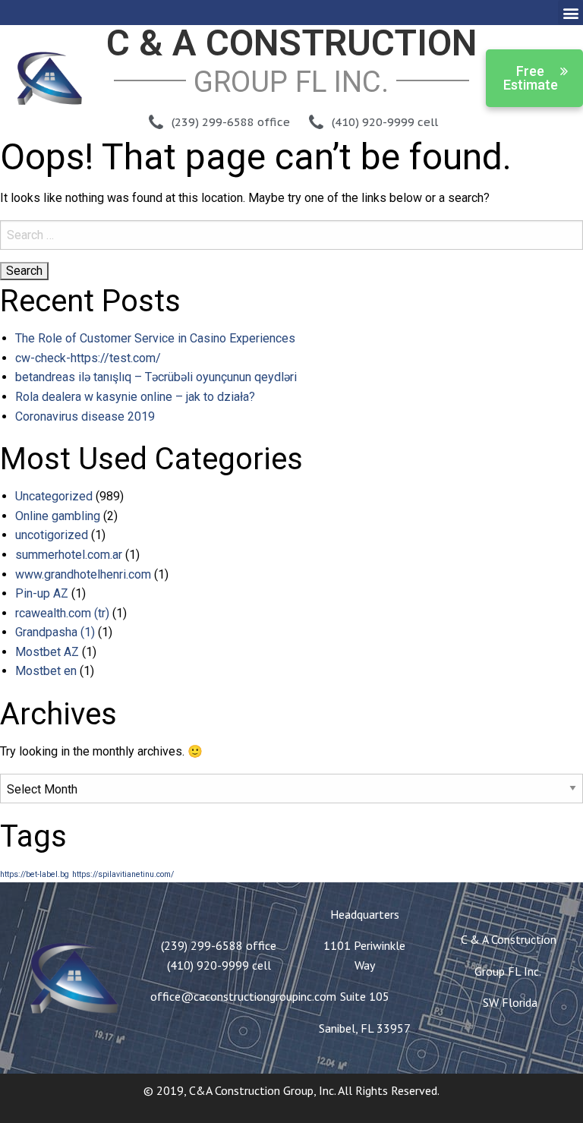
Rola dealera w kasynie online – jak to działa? (135, 397)
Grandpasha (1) (55, 632)
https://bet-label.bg (34, 874)
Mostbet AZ (47, 652)
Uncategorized (54, 496)
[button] (570, 12)
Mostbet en (46, 671)
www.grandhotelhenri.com (83, 574)
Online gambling (57, 516)
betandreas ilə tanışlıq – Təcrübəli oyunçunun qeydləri (156, 377)
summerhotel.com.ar (68, 554)
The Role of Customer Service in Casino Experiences (155, 338)
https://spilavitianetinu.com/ (123, 874)
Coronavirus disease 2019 (85, 416)
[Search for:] (291, 235)
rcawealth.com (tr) (62, 613)
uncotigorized (51, 535)
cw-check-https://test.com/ (88, 358)
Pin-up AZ (41, 593)
